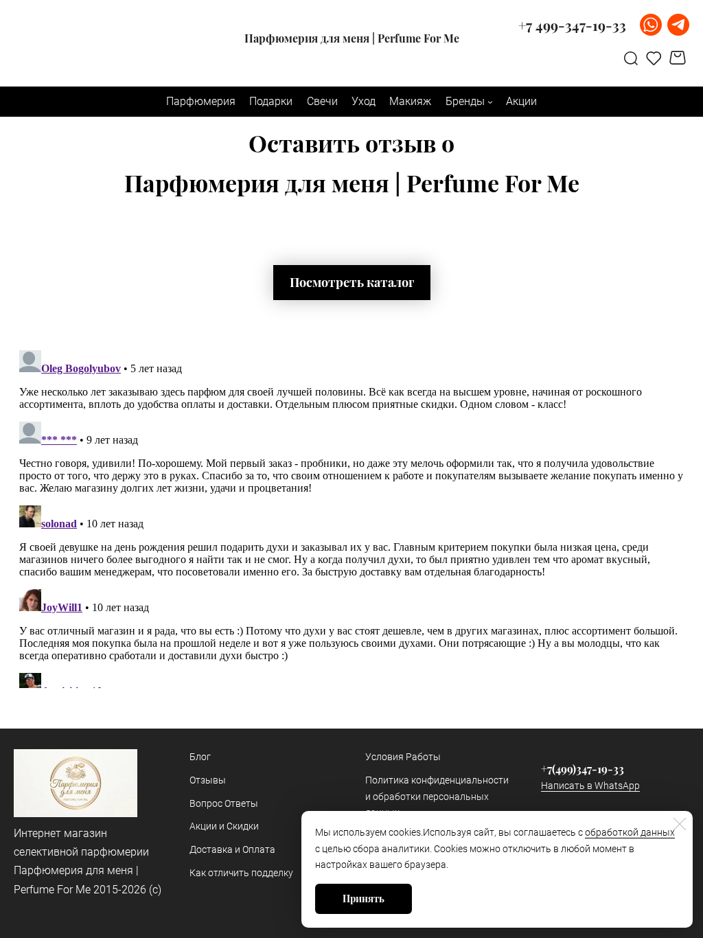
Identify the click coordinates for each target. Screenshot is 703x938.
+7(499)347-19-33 (582, 769)
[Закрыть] (679, 824)
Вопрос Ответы (223, 803)
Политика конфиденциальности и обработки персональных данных (437, 797)
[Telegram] (678, 25)
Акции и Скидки (224, 826)
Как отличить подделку (241, 872)
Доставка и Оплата (232, 849)
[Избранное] (654, 57)
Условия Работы (403, 756)
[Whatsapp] (651, 25)
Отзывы (207, 780)
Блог (200, 756)
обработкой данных (630, 832)
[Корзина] (679, 58)
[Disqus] (351, 516)
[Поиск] (631, 57)
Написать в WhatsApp (590, 785)
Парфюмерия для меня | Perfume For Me (351, 38)
